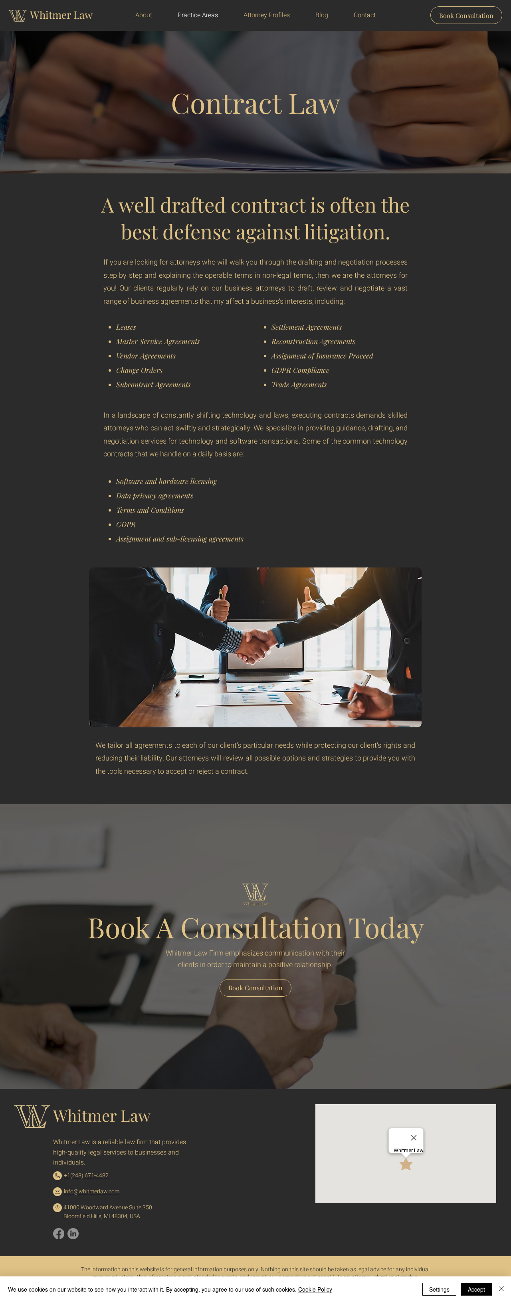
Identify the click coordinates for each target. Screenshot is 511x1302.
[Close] (501, 1289)
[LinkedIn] (73, 1233)
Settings (439, 1289)
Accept (476, 1289)
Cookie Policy (315, 1289)
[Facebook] (58, 1233)
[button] (267, 15)
